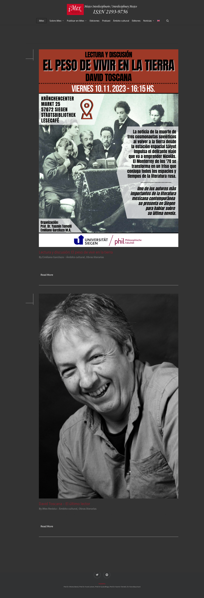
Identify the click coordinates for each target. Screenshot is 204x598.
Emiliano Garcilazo (53, 257)
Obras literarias (95, 257)
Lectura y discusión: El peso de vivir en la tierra (76, 252)
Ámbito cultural (75, 257)
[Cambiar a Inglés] (158, 21)
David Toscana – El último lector (64, 503)
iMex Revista (49, 508)
